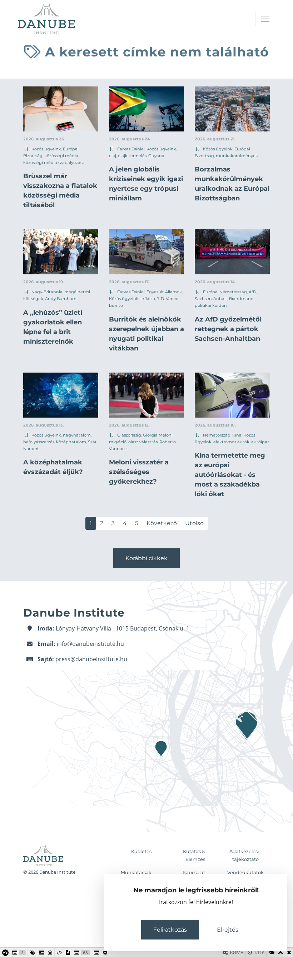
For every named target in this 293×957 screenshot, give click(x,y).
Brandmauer (242, 298)
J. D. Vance (167, 298)
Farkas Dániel (131, 148)
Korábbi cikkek (146, 558)
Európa (210, 291)
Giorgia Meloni (158, 435)
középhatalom (71, 441)
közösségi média (61, 155)
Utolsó (194, 523)
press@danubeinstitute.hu (91, 659)
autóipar (260, 441)
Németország (233, 291)
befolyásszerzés (38, 441)
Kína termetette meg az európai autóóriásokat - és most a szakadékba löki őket (230, 475)
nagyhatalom (77, 435)
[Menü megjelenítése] (265, 19)
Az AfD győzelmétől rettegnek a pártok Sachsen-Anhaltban (228, 329)
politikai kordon (211, 305)
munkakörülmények (237, 155)
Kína (237, 435)
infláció (147, 298)
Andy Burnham (60, 298)
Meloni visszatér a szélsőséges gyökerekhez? (139, 471)
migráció (117, 441)
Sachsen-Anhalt (211, 298)
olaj (112, 155)
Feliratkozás (170, 929)
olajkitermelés (132, 155)
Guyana (156, 155)
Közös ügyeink (46, 148)
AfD (252, 291)
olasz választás (143, 441)
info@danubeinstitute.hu (90, 644)
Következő (161, 523)
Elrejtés (227, 929)
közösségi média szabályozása (54, 162)
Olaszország (129, 435)
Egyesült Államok (164, 291)
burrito (116, 305)
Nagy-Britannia (47, 291)
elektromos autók (231, 441)
